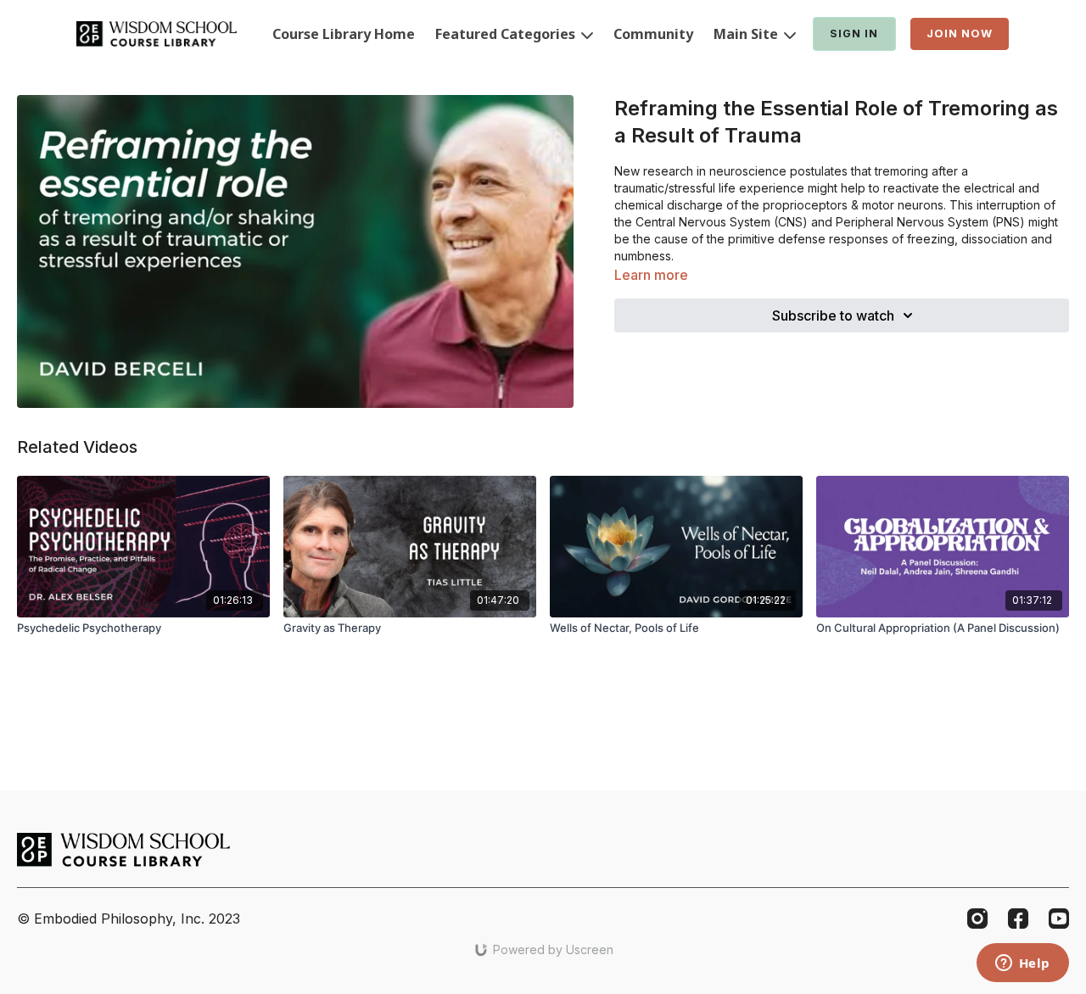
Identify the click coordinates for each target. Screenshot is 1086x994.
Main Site (747, 34)
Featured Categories (507, 34)
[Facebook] (1018, 918)
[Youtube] (1059, 918)
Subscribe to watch (833, 315)
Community (653, 34)
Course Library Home (343, 34)
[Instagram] (977, 918)
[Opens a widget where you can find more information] (1022, 964)
